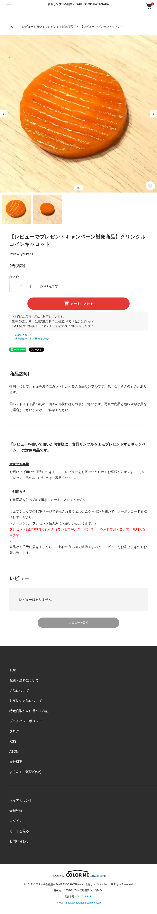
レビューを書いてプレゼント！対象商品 (48, 26)
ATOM (14, 751)
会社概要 (15, 762)
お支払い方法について (25, 700)
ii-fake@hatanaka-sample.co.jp (83, 902)
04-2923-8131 (85, 896)
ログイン (15, 821)
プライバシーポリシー (25, 721)
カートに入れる (82, 304)
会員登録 (15, 810)
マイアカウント (20, 800)
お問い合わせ (19, 841)
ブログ (14, 731)
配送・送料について (24, 680)
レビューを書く (78, 622)
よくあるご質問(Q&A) (25, 772)
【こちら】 (45, 326)
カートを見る (19, 831)
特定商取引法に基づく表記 (32, 339)
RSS (12, 741)
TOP (12, 26)
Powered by (57, 875)
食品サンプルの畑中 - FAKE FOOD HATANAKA (78, 4)
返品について (23, 334)
